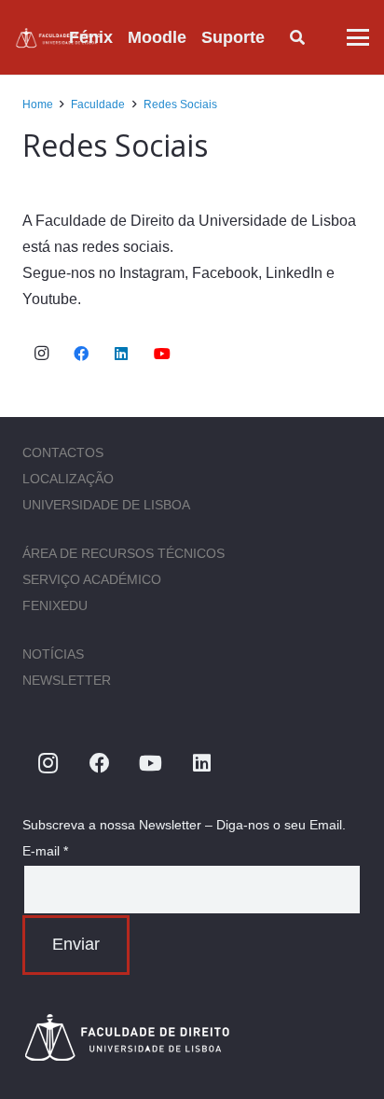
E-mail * (45, 850)
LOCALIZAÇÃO (68, 478)
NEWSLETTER (66, 680)
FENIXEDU (55, 605)
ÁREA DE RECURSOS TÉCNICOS (123, 553)
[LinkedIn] (121, 353)
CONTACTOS (62, 452)
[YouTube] (162, 353)
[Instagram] (41, 353)
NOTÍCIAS (53, 654)
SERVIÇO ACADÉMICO (91, 579)
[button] (279, 37)
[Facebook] (81, 353)
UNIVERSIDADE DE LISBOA (106, 504)
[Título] (59, 37)
